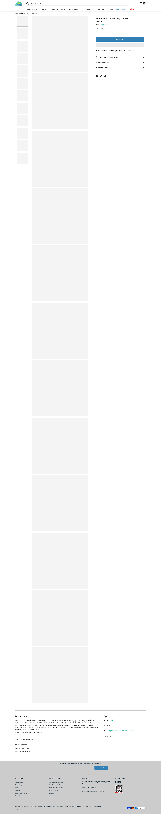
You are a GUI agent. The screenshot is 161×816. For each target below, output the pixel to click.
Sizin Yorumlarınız (21, 793)
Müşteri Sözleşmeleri (56, 782)
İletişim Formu (53, 790)
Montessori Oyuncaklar (44, 806)
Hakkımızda (19, 782)
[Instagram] (119, 782)
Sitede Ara (52, 793)
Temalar (44, 9)
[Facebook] (116, 782)
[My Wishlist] (140, 3)
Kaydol (101, 768)
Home (16, 13)
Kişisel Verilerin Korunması (57, 785)
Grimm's (105, 24)
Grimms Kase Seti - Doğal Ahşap (29, 13)
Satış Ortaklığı (20, 796)
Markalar (101, 9)
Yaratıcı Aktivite (80, 806)
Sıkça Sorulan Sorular (56, 788)
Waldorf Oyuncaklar (31, 806)
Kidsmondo (31, 809)
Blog (111, 9)
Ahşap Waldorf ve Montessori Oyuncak (122, 731)
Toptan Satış (89, 806)
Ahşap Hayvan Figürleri (57, 806)
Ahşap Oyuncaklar (20, 806)
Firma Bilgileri (19, 785)
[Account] (136, 3)
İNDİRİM (131, 9)
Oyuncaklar (31, 9)
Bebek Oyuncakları (58, 9)
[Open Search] (27, 3)
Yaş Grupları (88, 9)
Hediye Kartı (120, 9)
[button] (120, 45)
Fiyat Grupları (74, 9)
